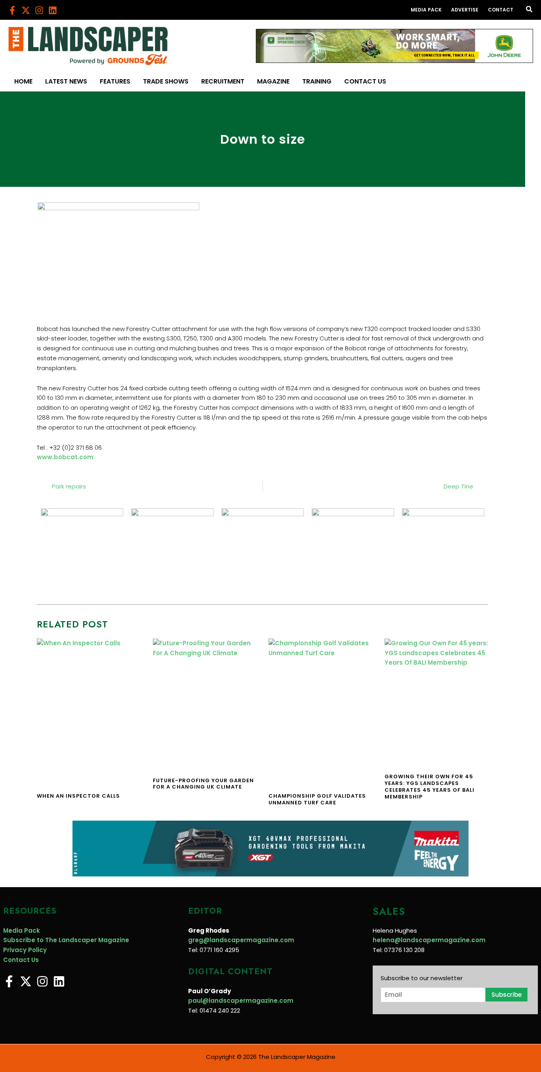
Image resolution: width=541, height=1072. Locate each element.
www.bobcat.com (65, 457)
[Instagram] (39, 10)
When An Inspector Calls (78, 796)
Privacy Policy (25, 950)
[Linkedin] (52, 10)
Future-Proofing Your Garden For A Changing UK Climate (203, 784)
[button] (529, 9)
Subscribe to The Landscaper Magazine (66, 940)
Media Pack (21, 930)
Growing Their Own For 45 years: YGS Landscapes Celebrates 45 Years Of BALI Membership (429, 786)
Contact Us (21, 960)
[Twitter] (25, 10)
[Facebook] (12, 10)
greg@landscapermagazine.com (241, 940)
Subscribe (506, 994)
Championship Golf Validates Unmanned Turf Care (317, 799)
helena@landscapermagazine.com (429, 940)
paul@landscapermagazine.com (240, 1000)
